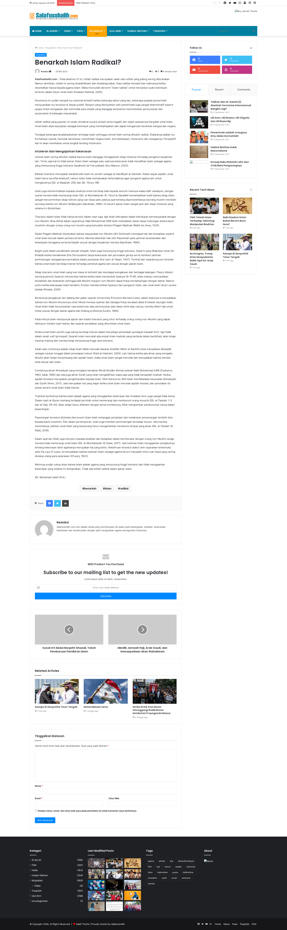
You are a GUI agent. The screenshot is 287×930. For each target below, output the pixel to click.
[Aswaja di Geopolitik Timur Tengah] (57, 691)
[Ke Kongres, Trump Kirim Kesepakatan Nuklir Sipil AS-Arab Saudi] (204, 242)
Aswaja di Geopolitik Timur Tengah (56, 707)
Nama (39, 786)
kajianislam (162, 872)
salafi (164, 878)
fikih (150, 866)
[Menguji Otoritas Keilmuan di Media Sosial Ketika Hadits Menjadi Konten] (96, 906)
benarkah (90, 488)
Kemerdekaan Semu (96, 707)
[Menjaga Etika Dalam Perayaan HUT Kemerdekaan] (114, 895)
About (226, 924)
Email (39, 798)
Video (37, 885)
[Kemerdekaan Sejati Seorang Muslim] (132, 895)
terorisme (186, 878)
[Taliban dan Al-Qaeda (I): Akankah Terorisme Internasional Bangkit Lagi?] (199, 106)
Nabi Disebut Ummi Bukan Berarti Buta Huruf (99, 2)
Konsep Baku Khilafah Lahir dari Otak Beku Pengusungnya (230, 163)
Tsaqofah (159, 31)
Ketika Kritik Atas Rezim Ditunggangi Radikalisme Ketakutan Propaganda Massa (151, 710)
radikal (124, 488)
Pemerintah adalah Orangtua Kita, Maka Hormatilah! (229, 134)
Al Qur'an (36, 860)
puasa (175, 872)
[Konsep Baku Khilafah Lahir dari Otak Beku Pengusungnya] (199, 166)
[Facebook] (49, 503)
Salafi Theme (82, 924)
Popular (196, 89)
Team (235, 924)
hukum (167, 866)
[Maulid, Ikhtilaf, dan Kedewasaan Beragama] (132, 874)
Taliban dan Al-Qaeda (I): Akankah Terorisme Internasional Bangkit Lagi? (231, 105)
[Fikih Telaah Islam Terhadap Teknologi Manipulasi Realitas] (204, 206)
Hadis (67, 31)
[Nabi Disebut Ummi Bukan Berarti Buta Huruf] (237, 206)
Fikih (80, 31)
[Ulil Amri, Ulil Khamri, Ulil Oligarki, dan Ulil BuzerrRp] (199, 122)
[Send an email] (50, 71)
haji (158, 866)
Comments (243, 89)
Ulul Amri (115, 31)
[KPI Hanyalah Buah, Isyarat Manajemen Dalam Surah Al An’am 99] (114, 906)
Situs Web (114, 798)
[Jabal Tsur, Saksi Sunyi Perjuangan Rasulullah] (132, 884)
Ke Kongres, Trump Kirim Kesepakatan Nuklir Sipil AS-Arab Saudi (201, 259)
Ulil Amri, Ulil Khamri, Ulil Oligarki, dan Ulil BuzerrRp (230, 119)
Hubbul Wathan (137, 31)
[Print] (65, 503)
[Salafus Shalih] (54, 16)
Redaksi (45, 71)
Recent (219, 89)
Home (38, 31)
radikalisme (188, 872)
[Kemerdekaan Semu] (106, 691)
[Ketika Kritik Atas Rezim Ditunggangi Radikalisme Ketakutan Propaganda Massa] (155, 691)
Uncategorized (39, 901)
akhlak (162, 861)
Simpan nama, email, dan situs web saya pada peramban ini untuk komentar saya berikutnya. (87, 810)
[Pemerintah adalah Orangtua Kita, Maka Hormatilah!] (199, 137)
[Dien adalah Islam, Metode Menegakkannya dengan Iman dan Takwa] (114, 884)
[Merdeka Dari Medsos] (96, 884)
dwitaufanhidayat (186, 861)
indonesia (190, 866)
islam (108, 488)
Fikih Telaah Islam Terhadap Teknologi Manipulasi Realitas (202, 221)
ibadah (178, 866)
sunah (174, 878)
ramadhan (152, 878)
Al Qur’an (51, 31)
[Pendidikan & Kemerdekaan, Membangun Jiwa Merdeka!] (132, 906)
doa (171, 861)
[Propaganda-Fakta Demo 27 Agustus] (96, 863)
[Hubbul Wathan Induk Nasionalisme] (199, 152)
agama (151, 861)
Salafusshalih (118, 924)
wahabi (151, 883)
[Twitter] (57, 503)
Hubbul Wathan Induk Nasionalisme (224, 149)
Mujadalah (96, 31)
